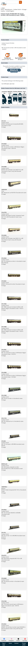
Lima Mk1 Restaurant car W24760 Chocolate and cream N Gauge (13, 192)
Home (10, 643)
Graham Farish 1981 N (7, 58)
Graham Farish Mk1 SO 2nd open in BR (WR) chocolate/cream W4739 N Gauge (12, 444)
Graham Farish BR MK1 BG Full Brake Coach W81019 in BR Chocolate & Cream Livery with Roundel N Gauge (12, 169)
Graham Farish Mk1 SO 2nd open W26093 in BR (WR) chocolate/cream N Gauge (10, 512)
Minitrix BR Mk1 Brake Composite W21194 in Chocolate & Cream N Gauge (13, 490)
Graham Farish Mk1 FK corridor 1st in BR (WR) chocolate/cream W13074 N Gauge (13, 535)
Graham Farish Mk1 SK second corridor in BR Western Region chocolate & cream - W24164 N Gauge (12, 147)
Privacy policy (24, 643)
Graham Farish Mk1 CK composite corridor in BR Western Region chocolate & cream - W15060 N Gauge (13, 375)
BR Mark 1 (20, 58)
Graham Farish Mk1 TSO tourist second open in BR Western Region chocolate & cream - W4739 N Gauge (12, 604)
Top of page (3, 643)
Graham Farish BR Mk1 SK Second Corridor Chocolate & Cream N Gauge (13, 283)
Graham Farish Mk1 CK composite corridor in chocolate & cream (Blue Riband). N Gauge (13, 261)
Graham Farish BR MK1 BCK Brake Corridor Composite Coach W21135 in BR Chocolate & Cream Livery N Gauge (12, 215)
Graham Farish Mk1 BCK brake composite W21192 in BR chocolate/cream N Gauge (11, 558)
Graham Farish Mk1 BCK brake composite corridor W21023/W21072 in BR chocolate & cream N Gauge (12, 467)
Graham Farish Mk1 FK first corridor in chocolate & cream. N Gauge (12, 398)
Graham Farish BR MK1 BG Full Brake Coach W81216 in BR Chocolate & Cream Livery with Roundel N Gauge (12, 238)
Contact (16, 643)
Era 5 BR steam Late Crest (8, 83)
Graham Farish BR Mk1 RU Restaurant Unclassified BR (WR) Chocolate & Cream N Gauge (12, 124)
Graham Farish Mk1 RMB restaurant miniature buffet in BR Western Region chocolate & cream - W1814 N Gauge (12, 307)
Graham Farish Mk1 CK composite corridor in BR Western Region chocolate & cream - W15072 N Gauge (13, 352)
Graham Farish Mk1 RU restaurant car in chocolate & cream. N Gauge (12, 420)
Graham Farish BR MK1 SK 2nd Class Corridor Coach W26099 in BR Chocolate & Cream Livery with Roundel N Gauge (13, 627)
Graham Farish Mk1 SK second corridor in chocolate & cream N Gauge (12, 581)
